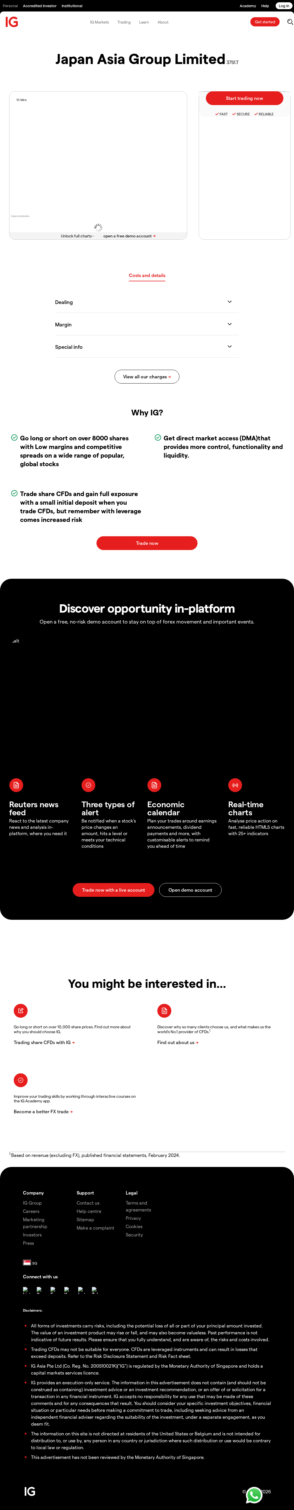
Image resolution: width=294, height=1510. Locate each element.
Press (28, 1243)
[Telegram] (95, 1290)
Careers (31, 1211)
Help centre (89, 1211)
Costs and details (147, 275)
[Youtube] (67, 1290)
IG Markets (99, 22)
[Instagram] (81, 1290)
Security (134, 1234)
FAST (224, 114)
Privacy (133, 1218)
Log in (284, 5)
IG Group (32, 1202)
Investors (32, 1234)
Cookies (134, 1226)
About (163, 22)
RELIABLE (266, 114)
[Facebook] (54, 1290)
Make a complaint (95, 1227)
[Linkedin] (26, 1290)
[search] (290, 22)
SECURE (243, 114)
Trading (123, 22)
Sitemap (85, 1219)
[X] (40, 1290)
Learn (144, 22)
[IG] (12, 22)
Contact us (88, 1202)
